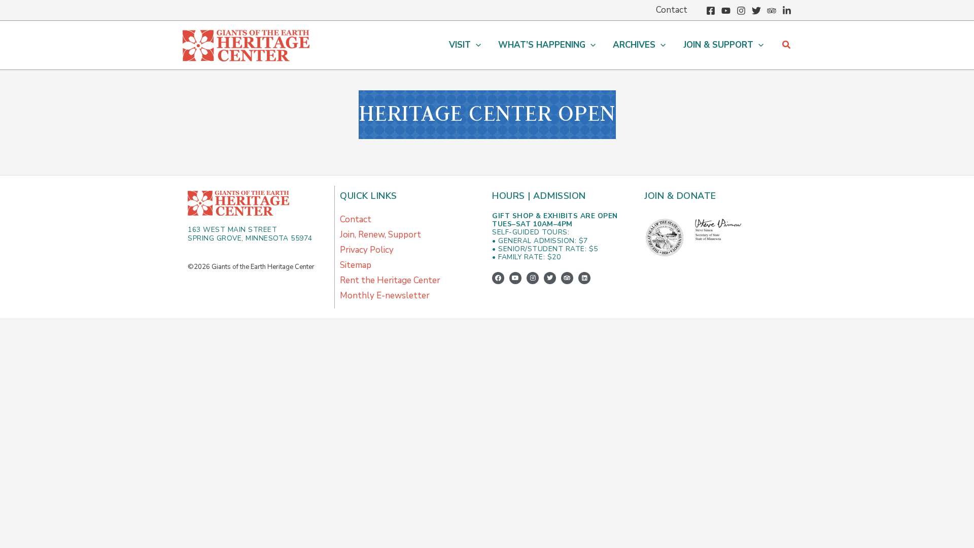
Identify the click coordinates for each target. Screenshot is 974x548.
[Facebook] (710, 10)
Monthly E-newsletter (385, 295)
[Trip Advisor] (771, 10)
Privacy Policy (367, 250)
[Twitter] (756, 10)
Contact (355, 219)
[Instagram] (741, 10)
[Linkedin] (786, 10)
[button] (476, 45)
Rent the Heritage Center (390, 280)
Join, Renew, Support (380, 235)
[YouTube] (725, 10)
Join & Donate (680, 196)
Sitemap (355, 265)
